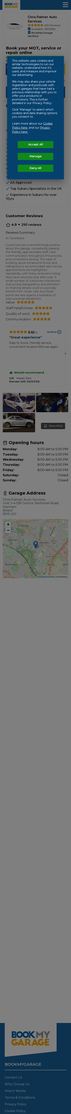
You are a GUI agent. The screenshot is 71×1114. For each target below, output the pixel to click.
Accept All (35, 144)
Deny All (35, 168)
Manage (35, 156)
